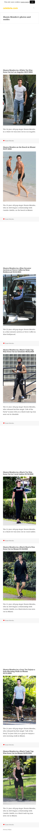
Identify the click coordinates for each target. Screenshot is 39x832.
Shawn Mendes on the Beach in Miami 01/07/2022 (19, 148)
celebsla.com (10, 8)
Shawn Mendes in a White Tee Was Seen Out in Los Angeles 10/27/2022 (18, 71)
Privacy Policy (7, 829)
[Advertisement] (19, 45)
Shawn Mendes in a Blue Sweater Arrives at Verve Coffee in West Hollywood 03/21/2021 (17, 270)
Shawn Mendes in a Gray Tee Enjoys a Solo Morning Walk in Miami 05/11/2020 (19, 671)
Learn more (25, 2)
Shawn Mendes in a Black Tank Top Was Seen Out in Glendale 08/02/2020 (18, 351)
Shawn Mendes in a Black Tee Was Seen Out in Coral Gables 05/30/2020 (18, 473)
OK (32, 2)
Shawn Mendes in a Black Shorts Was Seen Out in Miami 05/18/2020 (19, 548)
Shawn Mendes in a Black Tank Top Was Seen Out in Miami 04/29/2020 (18, 752)
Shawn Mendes (9, 141)
